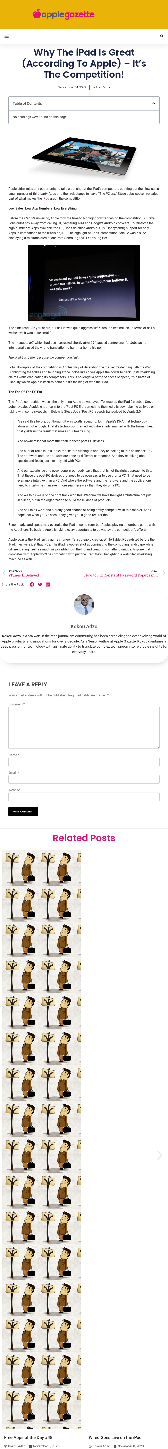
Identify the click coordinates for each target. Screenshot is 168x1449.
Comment (16, 704)
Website (14, 790)
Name (13, 755)
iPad (46, 198)
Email (13, 773)
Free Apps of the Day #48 (28, 1437)
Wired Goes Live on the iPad (115, 1437)
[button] (6, 36)
